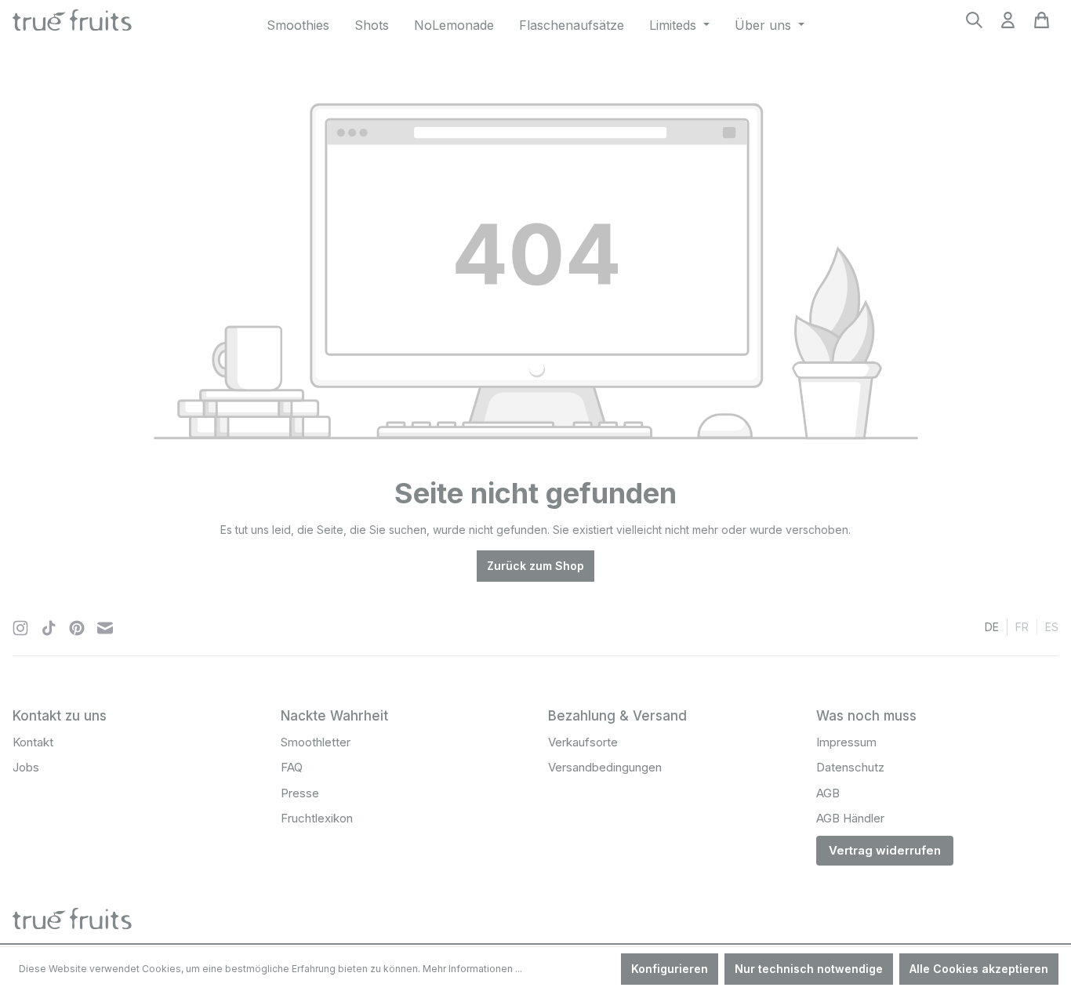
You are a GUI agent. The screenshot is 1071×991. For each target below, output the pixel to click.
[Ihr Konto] (1008, 25)
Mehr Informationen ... (472, 969)
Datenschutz (850, 767)
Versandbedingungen (605, 767)
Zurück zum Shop (535, 565)
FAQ (292, 767)
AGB (828, 793)
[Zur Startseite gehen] (72, 22)
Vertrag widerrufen (885, 850)
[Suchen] (974, 25)
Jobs (26, 767)
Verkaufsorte (583, 742)
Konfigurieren (669, 968)
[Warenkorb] (1041, 25)
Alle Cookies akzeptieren (978, 968)
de (992, 626)
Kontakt (33, 742)
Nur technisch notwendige (809, 968)
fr (1022, 626)
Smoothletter (315, 742)
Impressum (846, 742)
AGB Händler (850, 818)
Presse (300, 793)
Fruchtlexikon (317, 818)
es (1051, 626)
